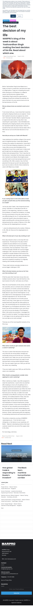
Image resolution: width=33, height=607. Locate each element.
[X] (0, 606)
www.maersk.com (7, 420)
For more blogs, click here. (9, 432)
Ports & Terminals (16, 450)
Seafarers (13, 20)
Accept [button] (13, 16)
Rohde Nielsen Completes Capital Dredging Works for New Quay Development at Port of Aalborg (16, 455)
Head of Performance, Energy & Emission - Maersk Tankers (15, 499)
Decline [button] (19, 16)
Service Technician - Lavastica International (11, 491)
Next (2, 508)
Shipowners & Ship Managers (11, 22)
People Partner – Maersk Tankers (9, 487)
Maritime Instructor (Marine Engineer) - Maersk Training (14, 495)
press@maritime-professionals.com (9, 573)
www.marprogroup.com (10, 558)
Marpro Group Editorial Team (10, 56)
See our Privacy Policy (6, 580)
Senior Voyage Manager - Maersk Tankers (11, 503)
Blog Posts (6, 20)
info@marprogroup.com (6, 568)
